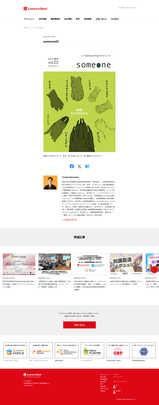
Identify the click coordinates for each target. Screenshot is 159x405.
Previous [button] (4, 269)
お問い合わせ (101, 19)
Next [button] (154, 269)
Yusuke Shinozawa (70, 177)
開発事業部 (55, 19)
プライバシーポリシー (120, 381)
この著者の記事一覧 (69, 219)
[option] (19, 270)
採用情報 (87, 19)
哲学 (78, 19)
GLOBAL (115, 19)
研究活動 (42, 19)
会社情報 (68, 19)
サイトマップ (131, 7)
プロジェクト (29, 19)
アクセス (122, 7)
